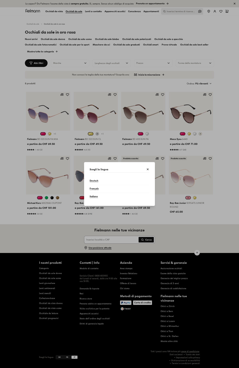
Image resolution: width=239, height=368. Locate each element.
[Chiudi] (147, 169)
